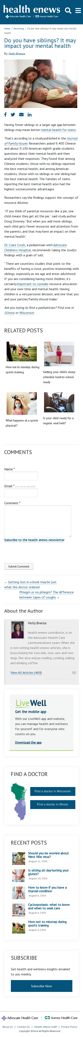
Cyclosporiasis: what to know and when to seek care (49, 906)
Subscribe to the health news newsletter (34, 540)
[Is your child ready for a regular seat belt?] (59, 402)
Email (19, 486)
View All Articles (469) (26, 672)
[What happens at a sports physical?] (22, 403)
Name (9, 469)
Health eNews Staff (45, 1026)
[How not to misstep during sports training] (22, 351)
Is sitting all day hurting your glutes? (48, 872)
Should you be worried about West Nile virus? (48, 855)
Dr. (6, 245)
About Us (7, 1026)
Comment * (12, 503)
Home (7, 28)
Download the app (28, 742)
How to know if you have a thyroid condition (47, 889)
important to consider (33, 284)
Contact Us (23, 1026)
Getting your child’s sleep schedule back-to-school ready (59, 377)
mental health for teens (58, 130)
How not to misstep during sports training (47, 923)
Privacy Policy (69, 1026)
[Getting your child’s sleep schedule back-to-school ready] (59, 354)
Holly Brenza (17, 53)
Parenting (19, 28)
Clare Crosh (16, 245)
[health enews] (32, 12)
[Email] (74, 671)
